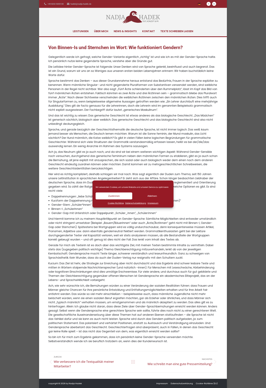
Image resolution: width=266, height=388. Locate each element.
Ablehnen (152, 196)
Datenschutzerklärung (135, 203)
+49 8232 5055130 (56, 4)
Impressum (153, 203)
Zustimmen (114, 196)
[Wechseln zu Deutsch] (199, 4)
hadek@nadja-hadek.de (81, 4)
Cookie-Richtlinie (116, 203)
